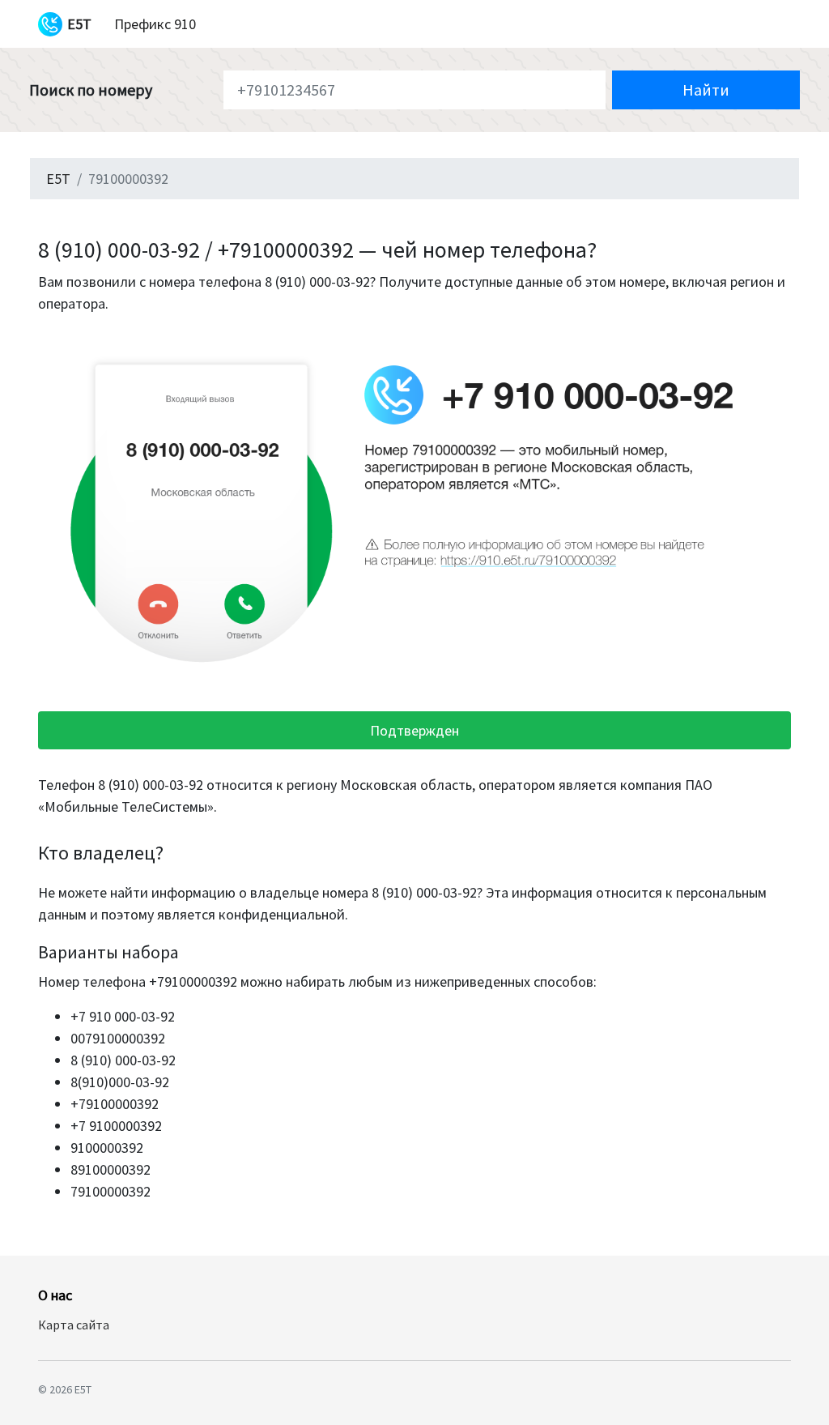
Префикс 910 (155, 24)
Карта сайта (73, 1324)
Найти (705, 89)
